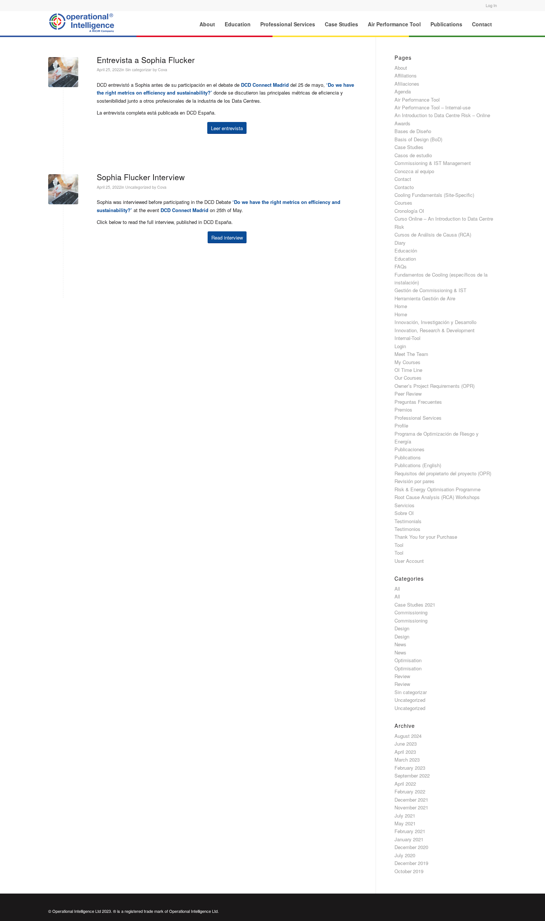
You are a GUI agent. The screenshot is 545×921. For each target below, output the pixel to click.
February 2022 (409, 791)
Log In (491, 5)
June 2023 (405, 743)
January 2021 (408, 839)
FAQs (400, 266)
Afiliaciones (406, 83)
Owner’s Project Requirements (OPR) (434, 385)
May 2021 (405, 823)
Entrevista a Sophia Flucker (146, 59)
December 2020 (411, 847)
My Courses (407, 362)
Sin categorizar (138, 69)
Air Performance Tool (417, 99)
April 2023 (405, 751)
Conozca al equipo (414, 171)
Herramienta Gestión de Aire (424, 298)
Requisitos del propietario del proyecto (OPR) (442, 473)
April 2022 (405, 783)
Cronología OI (409, 210)
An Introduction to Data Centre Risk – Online (442, 115)
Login (400, 346)
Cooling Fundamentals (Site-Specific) (434, 194)
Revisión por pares (414, 481)
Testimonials (408, 521)
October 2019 (408, 871)
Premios (403, 409)
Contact (402, 178)
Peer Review (408, 393)
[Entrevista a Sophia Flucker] (63, 72)
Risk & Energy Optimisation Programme (437, 489)
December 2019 (411, 862)
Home (400, 306)
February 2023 (409, 767)
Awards (402, 123)
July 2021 (404, 815)
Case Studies (408, 147)
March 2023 (407, 759)
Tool (398, 544)
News (400, 644)
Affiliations (405, 75)
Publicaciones (409, 449)
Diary (400, 242)
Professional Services (418, 417)
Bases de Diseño (412, 131)
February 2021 (409, 831)
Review (402, 676)
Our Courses (408, 377)
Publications (407, 457)
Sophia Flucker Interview (141, 176)
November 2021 (411, 807)
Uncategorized (138, 187)
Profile (401, 425)
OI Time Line (408, 369)
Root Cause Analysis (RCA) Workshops (437, 497)
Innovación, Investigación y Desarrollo (435, 322)
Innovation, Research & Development (434, 330)
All (397, 588)
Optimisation (408, 660)
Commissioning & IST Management (432, 162)
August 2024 (408, 735)
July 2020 (404, 855)
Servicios (404, 505)
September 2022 (412, 775)
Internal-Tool (407, 337)
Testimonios (407, 528)
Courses (403, 202)
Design (401, 628)
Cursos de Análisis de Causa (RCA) (432, 234)
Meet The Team (411, 353)
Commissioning (410, 612)
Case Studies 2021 (414, 604)
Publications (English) (417, 465)
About (400, 67)
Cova (162, 69)
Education (405, 258)
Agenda (402, 91)
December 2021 (411, 799)
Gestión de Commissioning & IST (430, 290)
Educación (405, 250)
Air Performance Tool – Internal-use (432, 107)
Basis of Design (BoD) (418, 139)
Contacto (404, 187)
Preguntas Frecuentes (418, 401)
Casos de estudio (413, 155)
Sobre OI (404, 512)
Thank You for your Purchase (425, 536)
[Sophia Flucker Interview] (63, 189)
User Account (409, 560)
